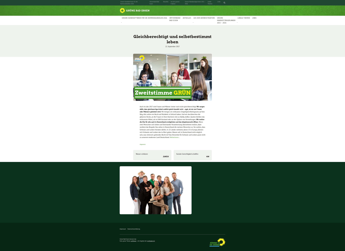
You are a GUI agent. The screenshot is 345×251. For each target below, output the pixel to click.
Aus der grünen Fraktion (175, 3)
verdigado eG (151, 241)
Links (218, 2)
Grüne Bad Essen (138, 10)
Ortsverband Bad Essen (154, 3)
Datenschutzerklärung (133, 229)
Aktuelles (165, 2)
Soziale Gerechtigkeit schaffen (192, 155)
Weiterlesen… (175, 137)
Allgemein (143, 144)
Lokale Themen (210, 3)
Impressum (123, 229)
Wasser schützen (152, 155)
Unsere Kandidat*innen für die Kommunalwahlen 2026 (129, 3)
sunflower (133, 241)
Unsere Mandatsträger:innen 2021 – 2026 (195, 3)
